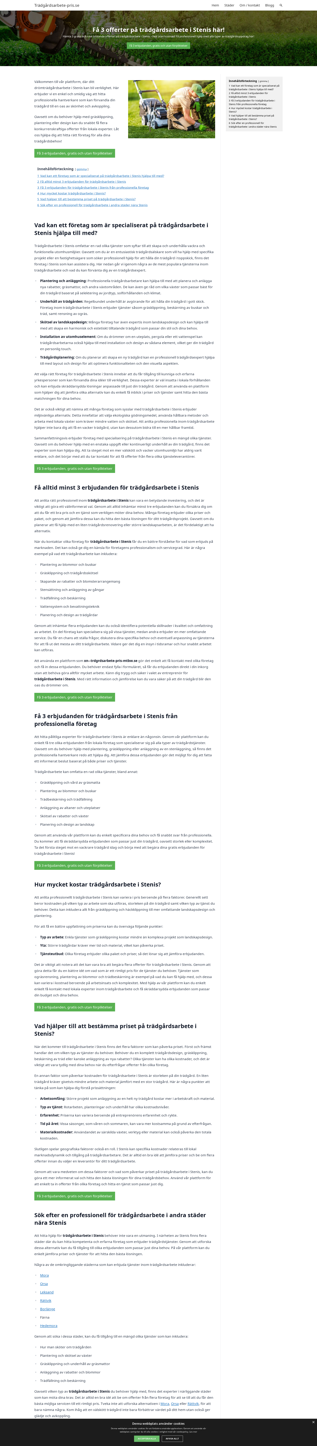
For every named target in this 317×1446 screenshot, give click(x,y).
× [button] (313, 1422)
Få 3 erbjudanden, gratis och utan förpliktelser (158, 45)
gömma (82, 169)
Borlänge (47, 1309)
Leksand (47, 1292)
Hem (215, 5)
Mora (44, 1275)
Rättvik (45, 1300)
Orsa (44, 1283)
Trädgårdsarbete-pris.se (56, 5)
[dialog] (158, 1432)
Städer (229, 5)
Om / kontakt (250, 5)
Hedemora (48, 1325)
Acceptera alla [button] (147, 1438)
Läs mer (193, 1431)
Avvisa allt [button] (172, 1438)
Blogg (269, 5)
